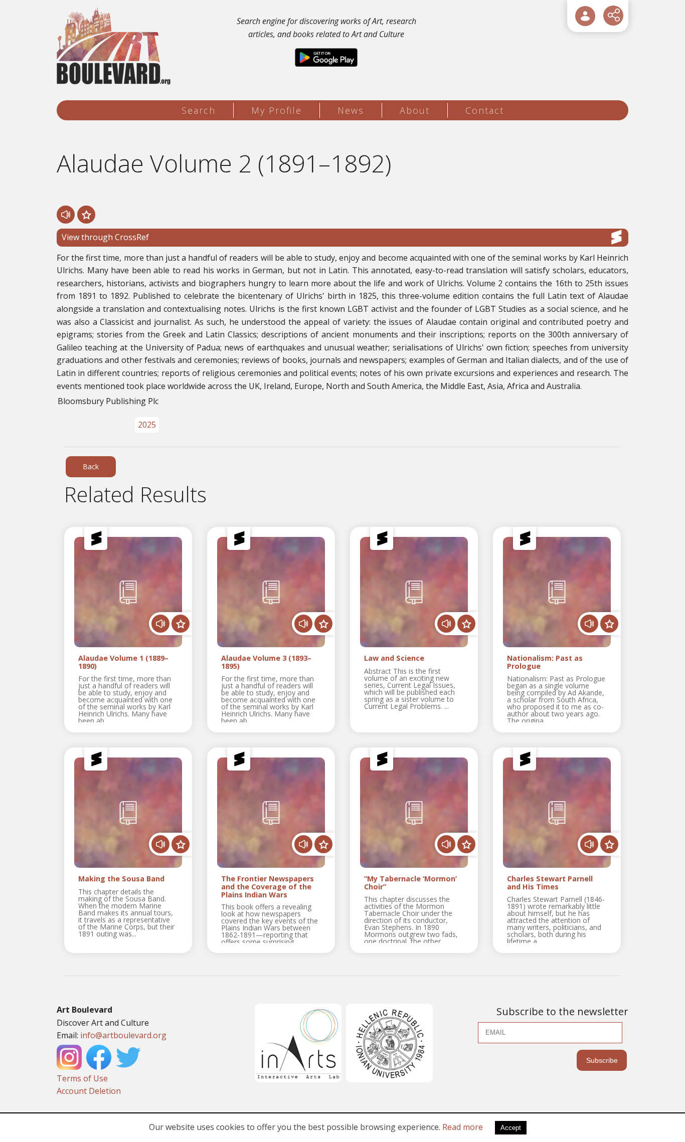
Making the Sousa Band (121, 879)
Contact (484, 110)
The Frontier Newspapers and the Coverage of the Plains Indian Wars (267, 887)
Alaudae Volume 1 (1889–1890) (123, 662)
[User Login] (585, 16)
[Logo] (115, 46)
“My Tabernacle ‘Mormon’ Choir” (410, 883)
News (350, 110)
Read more (462, 1126)
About (415, 110)
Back (91, 466)
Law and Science (394, 658)
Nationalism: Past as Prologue (545, 662)
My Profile (276, 110)
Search (199, 110)
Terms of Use (82, 1078)
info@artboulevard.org (123, 1035)
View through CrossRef (105, 237)
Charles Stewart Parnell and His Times (550, 883)
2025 (147, 424)
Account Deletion (89, 1090)
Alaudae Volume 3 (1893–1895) (266, 662)
